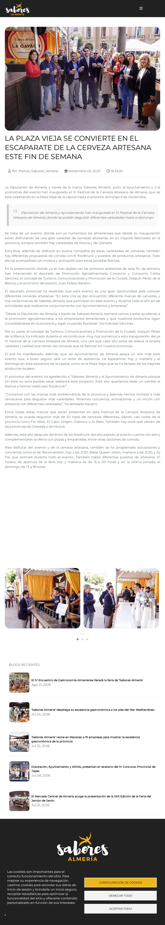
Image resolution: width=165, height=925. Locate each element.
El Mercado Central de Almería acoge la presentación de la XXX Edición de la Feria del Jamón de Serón (91, 798)
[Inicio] (67, 8)
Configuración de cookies (120, 882)
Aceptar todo (120, 908)
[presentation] (80, 633)
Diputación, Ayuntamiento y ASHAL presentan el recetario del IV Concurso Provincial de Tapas (93, 769)
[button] (43, 598)
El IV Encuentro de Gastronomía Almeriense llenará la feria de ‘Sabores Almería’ (87, 680)
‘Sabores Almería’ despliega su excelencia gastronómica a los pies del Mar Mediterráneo (93, 710)
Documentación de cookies (26, 915)
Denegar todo (120, 895)
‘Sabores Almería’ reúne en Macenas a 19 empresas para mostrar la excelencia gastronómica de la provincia (85, 739)
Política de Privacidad (22, 909)
